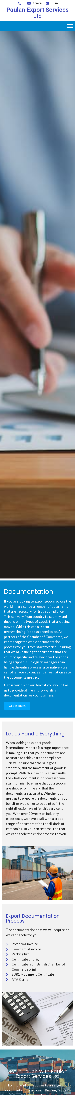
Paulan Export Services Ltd (37, 12)
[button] (70, 26)
